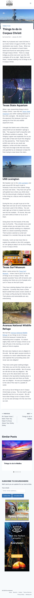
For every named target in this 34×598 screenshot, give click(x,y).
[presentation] (17, 450)
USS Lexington (23, 183)
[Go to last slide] (4, 455)
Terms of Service (27, 592)
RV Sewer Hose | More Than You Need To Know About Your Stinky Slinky (8, 419)
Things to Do (6, 26)
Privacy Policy (21, 594)
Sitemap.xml (28, 594)
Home (10, 592)
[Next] (29, 455)
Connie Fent (7, 37)
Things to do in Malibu (27, 416)
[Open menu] (30, 3)
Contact (20, 592)
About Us (15, 592)
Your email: (5, 488)
